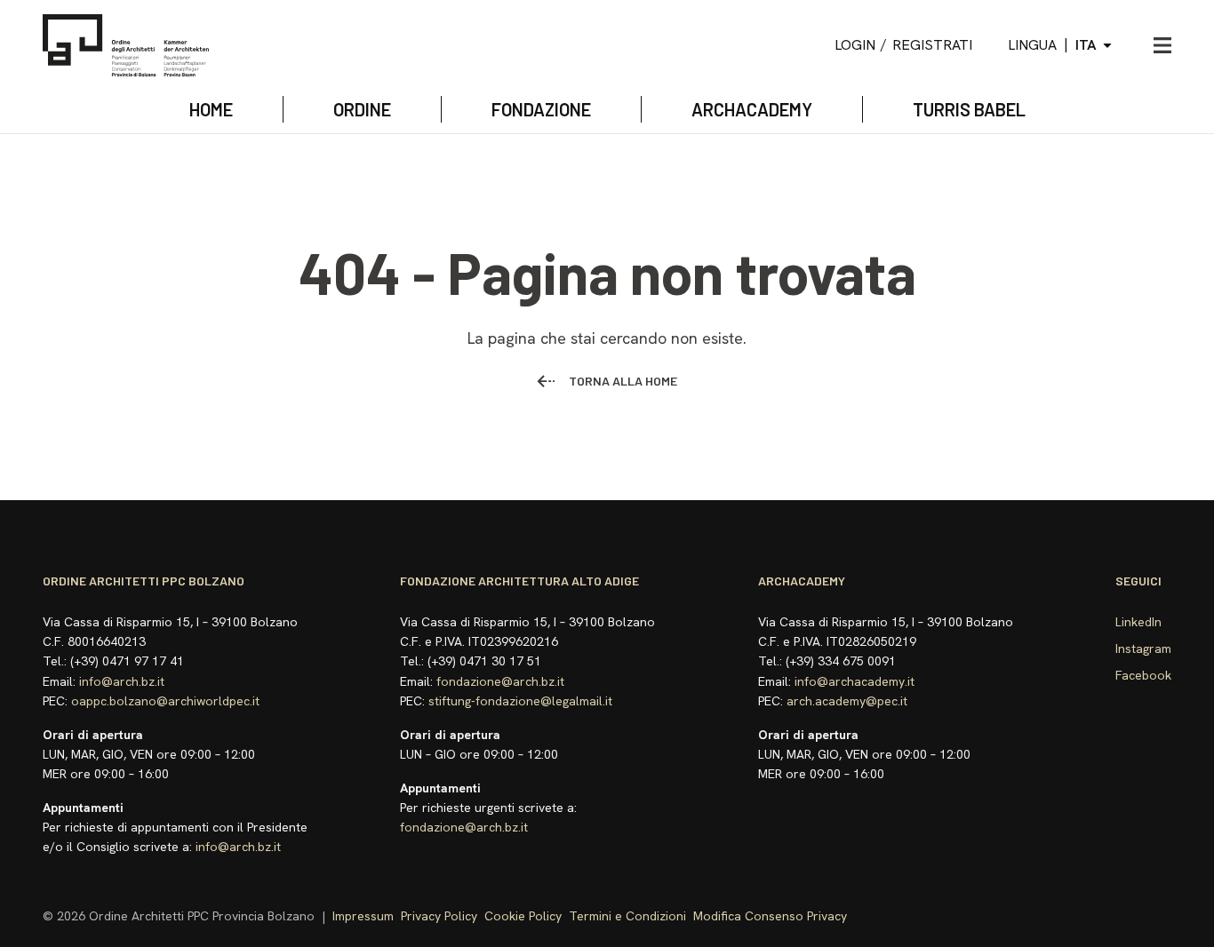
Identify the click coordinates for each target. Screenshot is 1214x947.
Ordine (362, 109)
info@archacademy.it (854, 681)
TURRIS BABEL (969, 109)
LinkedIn (1138, 622)
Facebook (1143, 675)
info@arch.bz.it (121, 681)
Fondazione (541, 109)
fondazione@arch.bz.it (500, 681)
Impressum (363, 916)
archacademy (751, 109)
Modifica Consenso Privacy (770, 916)
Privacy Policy (439, 916)
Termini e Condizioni (627, 916)
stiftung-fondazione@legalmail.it (520, 701)
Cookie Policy (523, 916)
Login (855, 44)
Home (211, 109)
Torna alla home (623, 380)
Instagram (1143, 649)
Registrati (932, 44)
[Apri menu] (1162, 45)
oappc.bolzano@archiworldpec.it (165, 701)
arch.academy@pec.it (847, 701)
